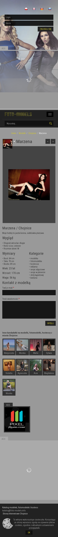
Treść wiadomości (10, 299)
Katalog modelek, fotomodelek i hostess (20, 507)
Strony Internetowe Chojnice (15, 513)
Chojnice (32, 133)
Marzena (8, 228)
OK (29, 532)
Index (13, 133)
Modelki (22, 133)
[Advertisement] (29, 79)
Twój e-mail (7, 288)
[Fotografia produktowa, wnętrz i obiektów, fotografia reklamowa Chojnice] (17, 419)
